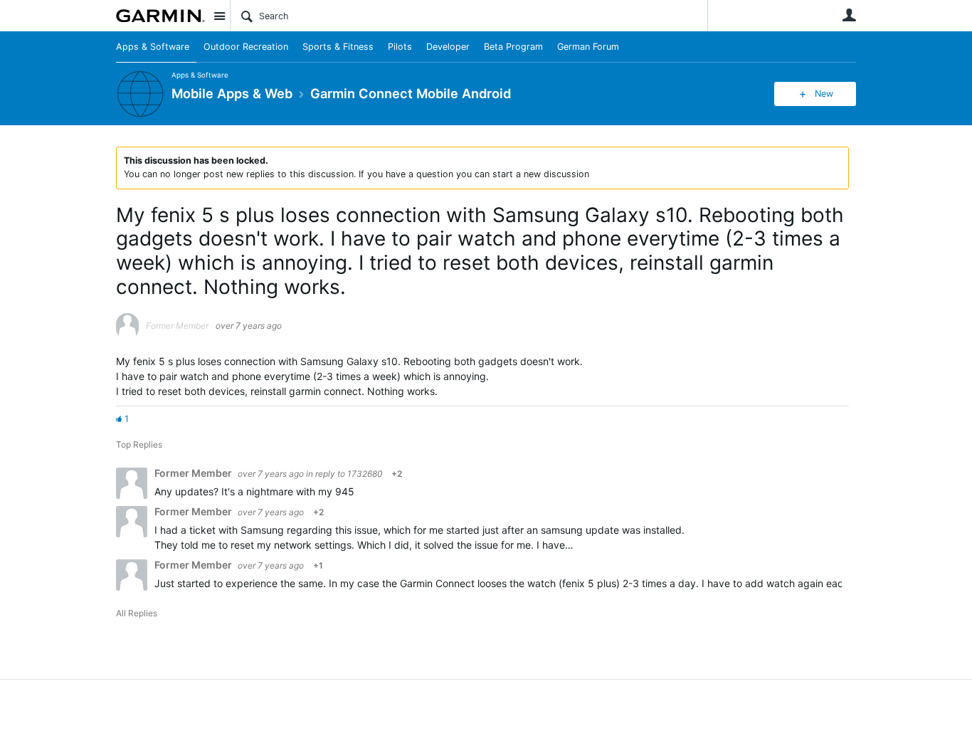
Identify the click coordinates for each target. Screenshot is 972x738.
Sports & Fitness (338, 46)
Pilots (400, 46)
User (849, 15)
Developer (448, 46)
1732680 (364, 473)
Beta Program (513, 46)
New (824, 93)
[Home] (160, 15)
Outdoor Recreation (246, 46)
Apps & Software (152, 46)
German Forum (588, 46)
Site (219, 15)
